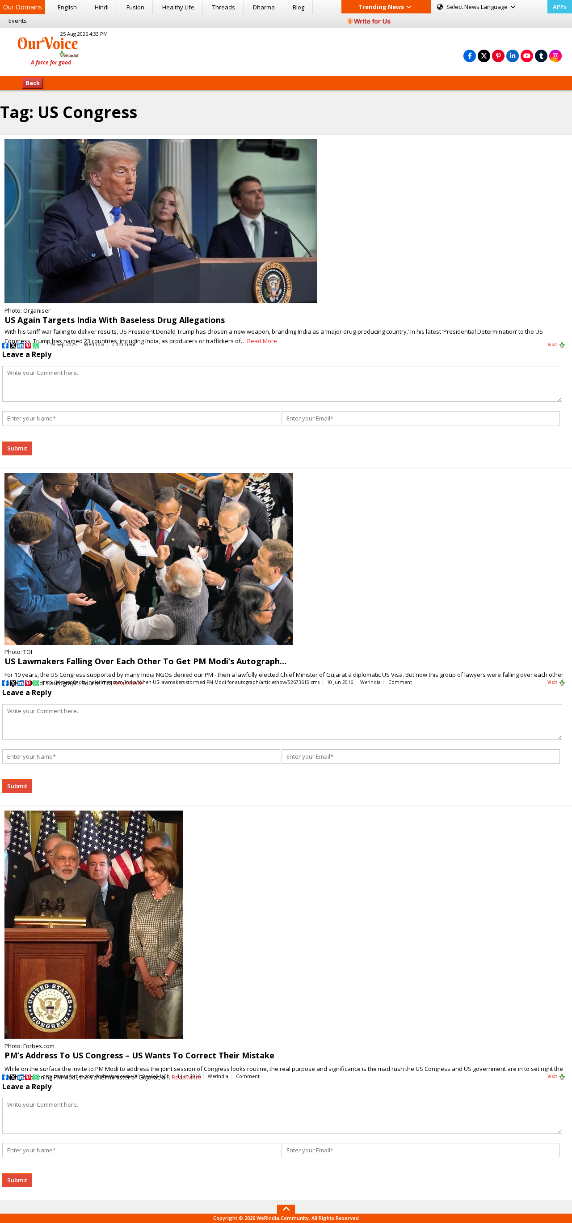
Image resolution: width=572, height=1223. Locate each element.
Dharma (264, 7)
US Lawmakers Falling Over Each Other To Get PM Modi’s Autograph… (145, 661)
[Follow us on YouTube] (527, 55)
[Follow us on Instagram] (555, 55)
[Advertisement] (286, 50)
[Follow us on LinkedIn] (512, 55)
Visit (553, 344)
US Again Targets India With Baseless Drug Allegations (114, 319)
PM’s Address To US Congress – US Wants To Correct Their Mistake (139, 1055)
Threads (223, 7)
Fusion (135, 7)
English (67, 7)
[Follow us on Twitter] (484, 55)
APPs (560, 7)
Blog (298, 7)
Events (17, 21)
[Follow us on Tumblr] (541, 55)
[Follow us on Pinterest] (498, 55)
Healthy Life (178, 7)
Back (32, 83)
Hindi (102, 7)
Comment (124, 344)
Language (477, 7)
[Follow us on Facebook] (469, 55)
